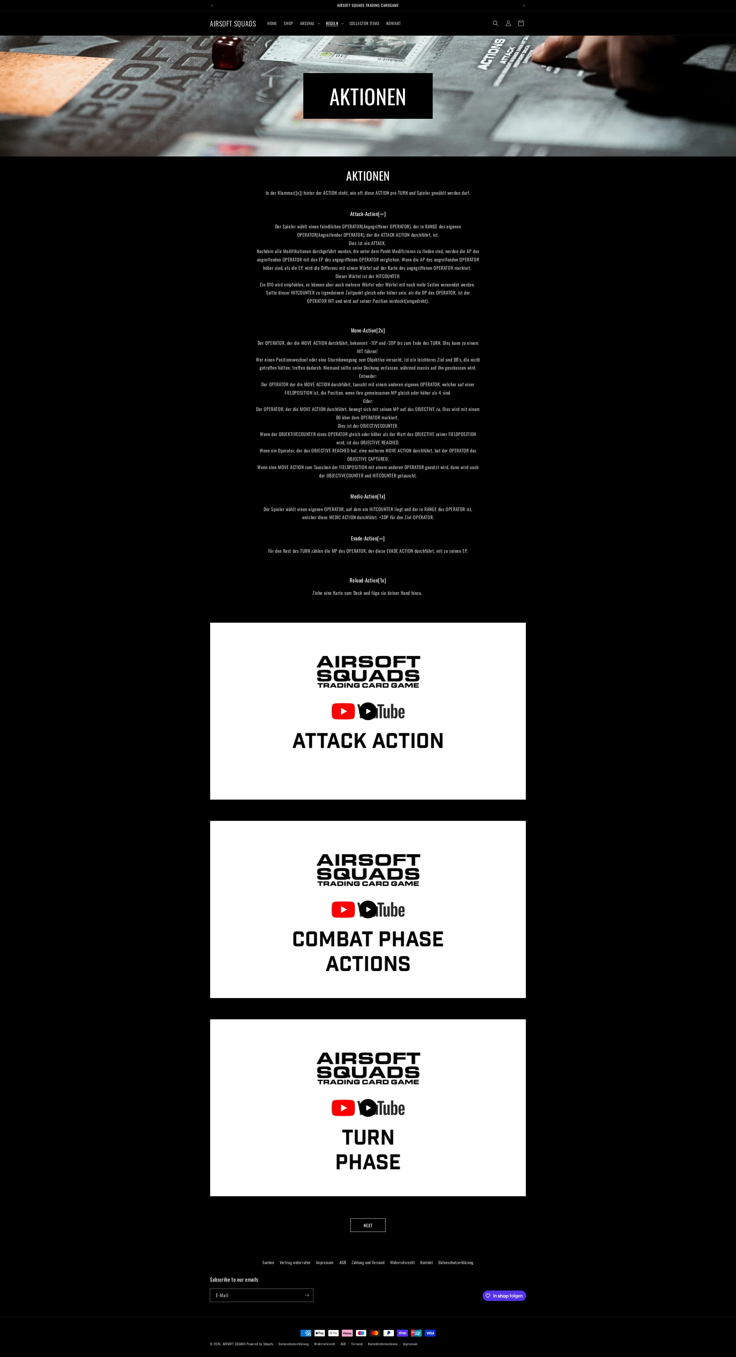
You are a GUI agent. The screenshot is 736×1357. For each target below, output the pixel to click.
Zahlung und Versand (368, 1262)
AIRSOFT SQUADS (234, 1343)
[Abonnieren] (306, 1295)
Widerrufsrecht (402, 1262)
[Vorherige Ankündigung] (212, 5)
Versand (357, 1343)
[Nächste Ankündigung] (524, 5)
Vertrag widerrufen (295, 1262)
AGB (343, 1262)
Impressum (325, 1262)
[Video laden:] (368, 711)
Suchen (268, 1262)
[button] (310, 23)
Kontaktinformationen (383, 1343)
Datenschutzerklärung (456, 1262)
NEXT (368, 1225)
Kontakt (426, 1262)
